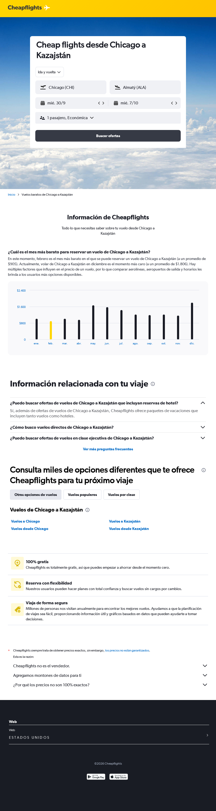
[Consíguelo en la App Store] (118, 777)
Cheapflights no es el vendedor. (41, 665)
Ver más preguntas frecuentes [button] (108, 449)
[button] (68, 103)
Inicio (11, 194)
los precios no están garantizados (127, 650)
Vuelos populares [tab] (82, 495)
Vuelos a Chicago (25, 521)
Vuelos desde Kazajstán (129, 529)
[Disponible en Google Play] (96, 777)
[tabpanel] (108, 307)
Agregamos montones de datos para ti (47, 675)
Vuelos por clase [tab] (121, 495)
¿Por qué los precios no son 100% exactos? (51, 684)
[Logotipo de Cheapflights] (25, 8)
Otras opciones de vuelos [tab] (35, 495)
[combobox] (49, 72)
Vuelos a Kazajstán (124, 521)
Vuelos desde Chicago (29, 529)
